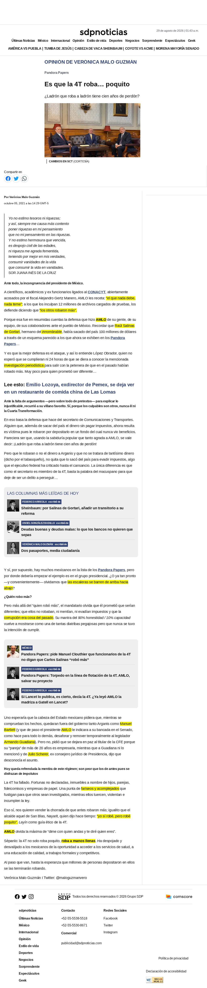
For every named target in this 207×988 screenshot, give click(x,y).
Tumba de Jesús (58, 48)
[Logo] (103, 33)
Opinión (78, 40)
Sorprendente (152, 40)
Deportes (116, 40)
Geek (191, 40)
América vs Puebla (24, 48)
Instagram (110, 932)
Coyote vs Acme (139, 48)
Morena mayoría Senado (177, 48)
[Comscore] (179, 896)
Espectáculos (175, 40)
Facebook (110, 918)
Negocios (132, 40)
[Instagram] (31, 896)
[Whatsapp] (24, 178)
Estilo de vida (96, 40)
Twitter (108, 925)
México (43, 40)
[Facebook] (8, 178)
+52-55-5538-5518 (74, 918)
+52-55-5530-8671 (74, 925)
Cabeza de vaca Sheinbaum (98, 48)
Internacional (60, 40)
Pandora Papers (56, 72)
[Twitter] (16, 178)
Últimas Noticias (23, 40)
